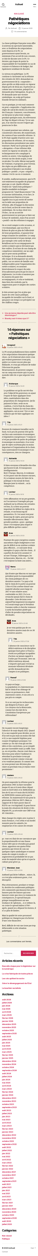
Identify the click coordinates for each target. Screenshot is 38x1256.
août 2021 (6, 1184)
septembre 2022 (9, 1144)
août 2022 (6, 1147)
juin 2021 (6, 1190)
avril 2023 (6, 1123)
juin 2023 (6, 1116)
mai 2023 (6, 1120)
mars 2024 (7, 1089)
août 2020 (6, 1221)
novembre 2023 (9, 1101)
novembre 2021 (9, 1175)
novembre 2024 (9, 1064)
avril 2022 (6, 1160)
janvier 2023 (7, 1132)
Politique (6, 1239)
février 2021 (7, 1203)
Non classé (19, 13)
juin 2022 (6, 1153)
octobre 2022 (8, 1141)
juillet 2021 (7, 1187)
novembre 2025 (9, 1027)
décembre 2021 (9, 1172)
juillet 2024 (7, 1076)
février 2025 (7, 1055)
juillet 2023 (7, 1113)
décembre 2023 (9, 1098)
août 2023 (6, 1110)
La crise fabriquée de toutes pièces (17, 974)
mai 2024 (6, 1083)
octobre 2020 (8, 1215)
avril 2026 (6, 1012)
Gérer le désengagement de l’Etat (16, 983)
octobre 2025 (8, 1030)
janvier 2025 (7, 1058)
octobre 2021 (8, 1178)
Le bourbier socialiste (11, 988)
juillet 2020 (7, 1224)
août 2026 (6, 1000)
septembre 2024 (9, 1070)
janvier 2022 (7, 1169)
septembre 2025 (9, 1033)
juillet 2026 (7, 1003)
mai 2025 (6, 1046)
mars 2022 (7, 1163)
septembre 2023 (9, 1107)
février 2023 (7, 1129)
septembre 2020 (9, 1218)
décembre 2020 (9, 1209)
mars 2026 (7, 1015)
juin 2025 (6, 1043)
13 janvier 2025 (27, 28)
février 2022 (7, 1166)
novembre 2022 (9, 1138)
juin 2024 (6, 1080)
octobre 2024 (8, 1067)
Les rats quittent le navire (13, 978)
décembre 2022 (9, 1135)
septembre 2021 (9, 1181)
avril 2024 (6, 1086)
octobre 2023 (8, 1104)
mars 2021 (6, 1200)
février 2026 (7, 1018)
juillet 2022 (7, 1150)
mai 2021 (6, 1193)
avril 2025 (6, 1049)
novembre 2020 (9, 1212)
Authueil (19, 4)
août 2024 (6, 1073)
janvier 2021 (7, 1206)
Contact (5, 1252)
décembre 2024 (9, 1061)
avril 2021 (6, 1196)
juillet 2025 (7, 1040)
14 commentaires (20, 32)
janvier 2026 (7, 1021)
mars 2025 (7, 1052)
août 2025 (6, 1036)
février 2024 (7, 1092)
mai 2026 (6, 1009)
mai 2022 (6, 1156)
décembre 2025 (9, 1024)
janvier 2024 (7, 1095)
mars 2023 (7, 1126)
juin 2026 (6, 1006)
